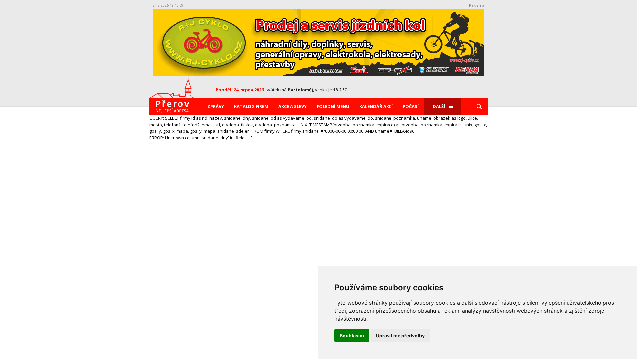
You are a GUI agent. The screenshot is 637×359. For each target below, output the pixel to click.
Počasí (411, 106)
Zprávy (215, 106)
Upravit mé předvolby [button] (400, 335)
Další (439, 106)
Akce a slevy (292, 106)
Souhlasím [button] (352, 335)
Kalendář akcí (376, 106)
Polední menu (333, 106)
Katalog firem (251, 106)
